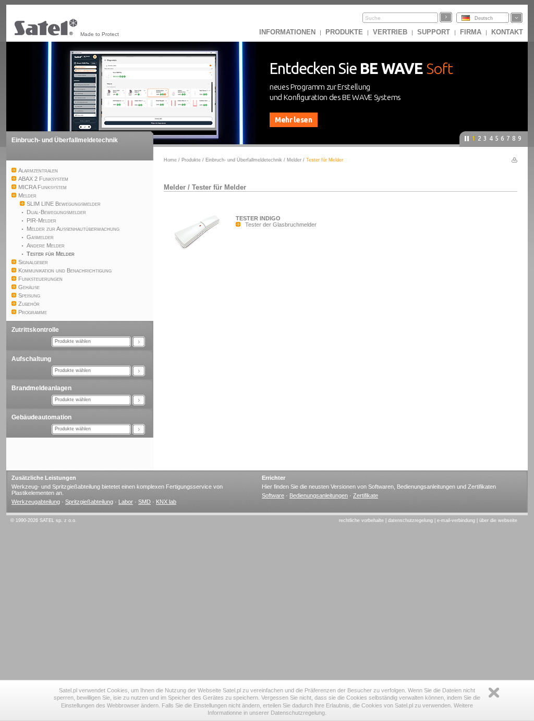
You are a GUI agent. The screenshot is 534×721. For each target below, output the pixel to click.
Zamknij (494, 693)
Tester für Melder (219, 187)
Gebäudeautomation (41, 417)
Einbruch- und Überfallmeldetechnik (64, 140)
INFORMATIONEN (287, 32)
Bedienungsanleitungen (318, 495)
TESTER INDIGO (258, 218)
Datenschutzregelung (410, 520)
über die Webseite (498, 520)
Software (273, 495)
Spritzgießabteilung (89, 502)
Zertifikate (365, 495)
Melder (294, 160)
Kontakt (507, 32)
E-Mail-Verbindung (456, 520)
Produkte (344, 32)
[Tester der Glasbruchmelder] (199, 251)
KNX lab (166, 502)
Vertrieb (390, 32)
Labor (125, 502)
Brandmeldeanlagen (41, 388)
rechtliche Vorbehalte (361, 520)
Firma (470, 32)
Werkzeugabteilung (35, 502)
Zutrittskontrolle (35, 329)
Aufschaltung (31, 359)
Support (433, 32)
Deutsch (484, 18)
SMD (144, 502)
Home (170, 160)
